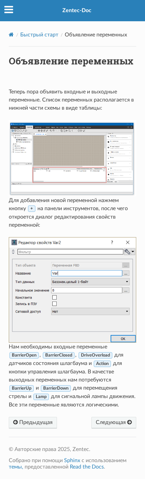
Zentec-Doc (76, 10)
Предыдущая (35, 422)
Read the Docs (87, 467)
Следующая (111, 422)
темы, (16, 467)
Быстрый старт (39, 34)
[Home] (11, 34)
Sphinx (72, 460)
